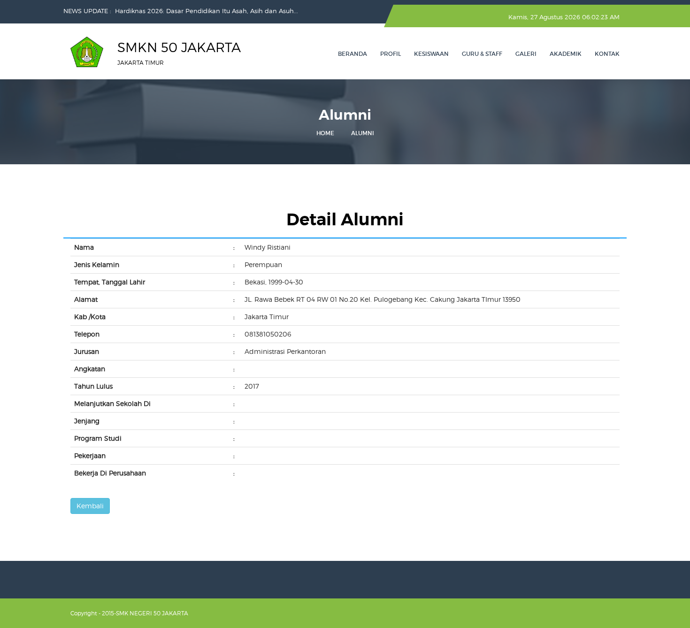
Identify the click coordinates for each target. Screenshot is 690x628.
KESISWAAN (431, 53)
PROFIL (390, 53)
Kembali (90, 506)
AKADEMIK (566, 53)
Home (325, 133)
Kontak (607, 53)
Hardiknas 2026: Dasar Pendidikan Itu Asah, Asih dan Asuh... (206, 11)
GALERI (526, 53)
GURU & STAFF (482, 53)
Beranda (352, 53)
